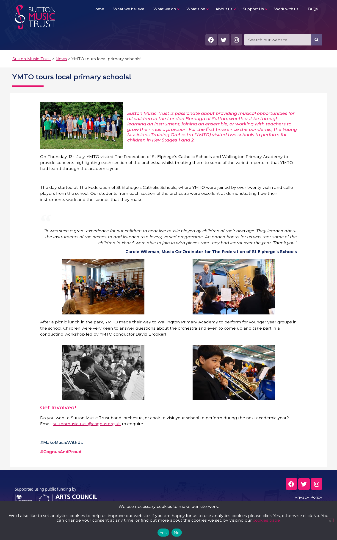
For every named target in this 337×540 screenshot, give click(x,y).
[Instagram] (236, 39)
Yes (163, 532)
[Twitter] (223, 39)
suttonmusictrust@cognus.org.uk (87, 423)
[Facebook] (211, 39)
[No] (330, 520)
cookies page (266, 520)
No (177, 532)
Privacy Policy (308, 497)
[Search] (316, 39)
